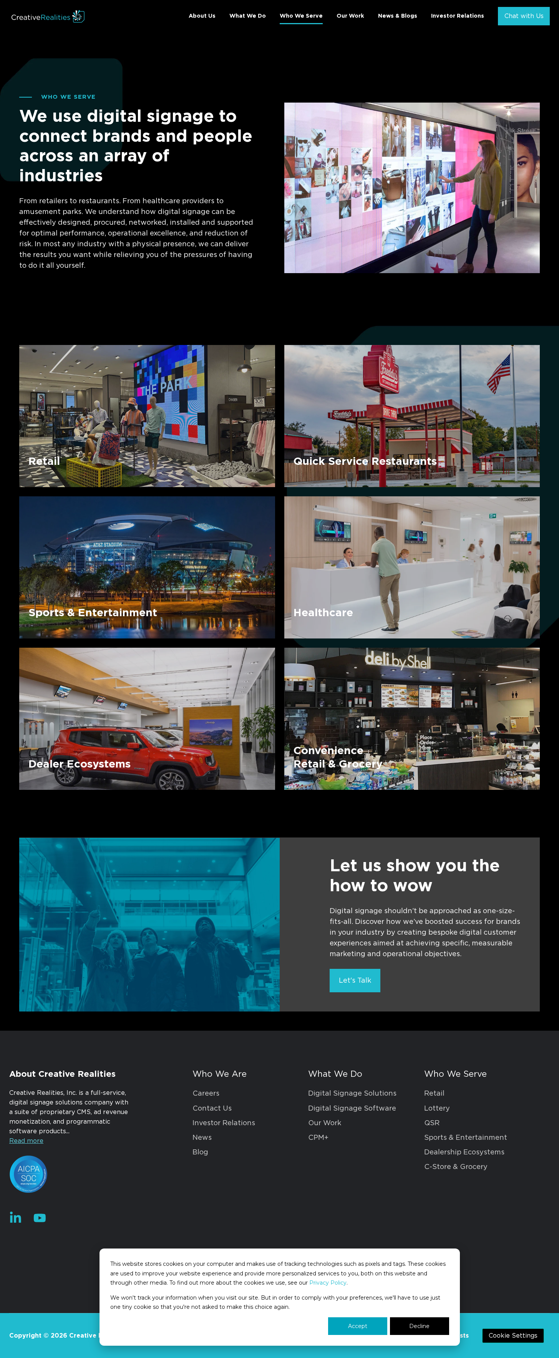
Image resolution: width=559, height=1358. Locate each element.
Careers (205, 1093)
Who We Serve (301, 16)
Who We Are (219, 1074)
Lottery (437, 1108)
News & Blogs (397, 16)
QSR (432, 1123)
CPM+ (318, 1137)
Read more (26, 1141)
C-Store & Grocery (456, 1167)
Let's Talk (355, 980)
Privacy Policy (328, 1282)
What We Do (247, 16)
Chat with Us (524, 16)
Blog (200, 1152)
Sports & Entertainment (465, 1137)
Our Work (350, 16)
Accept (357, 1326)
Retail (434, 1093)
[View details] (15, 1218)
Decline (419, 1326)
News (202, 1137)
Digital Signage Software (352, 1108)
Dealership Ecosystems (464, 1152)
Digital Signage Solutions (352, 1093)
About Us (202, 16)
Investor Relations (457, 16)
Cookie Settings (513, 1336)
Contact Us (212, 1108)
